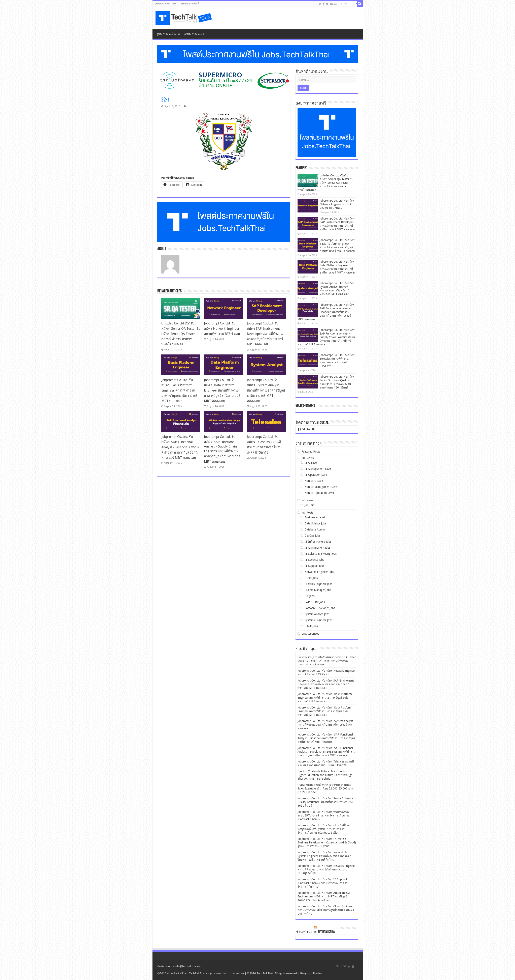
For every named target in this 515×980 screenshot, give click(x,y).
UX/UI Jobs (311, 626)
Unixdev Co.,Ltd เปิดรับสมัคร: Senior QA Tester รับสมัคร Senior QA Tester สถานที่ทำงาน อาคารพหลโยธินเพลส (180, 333)
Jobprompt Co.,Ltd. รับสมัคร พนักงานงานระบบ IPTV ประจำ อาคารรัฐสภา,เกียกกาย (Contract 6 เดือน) (323, 815)
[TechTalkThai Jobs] (184, 18)
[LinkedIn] (331, 3)
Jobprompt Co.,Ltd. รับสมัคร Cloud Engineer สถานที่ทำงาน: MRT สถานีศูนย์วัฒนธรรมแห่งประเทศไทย (326, 910)
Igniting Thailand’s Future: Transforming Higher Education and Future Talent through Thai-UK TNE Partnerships (325, 775)
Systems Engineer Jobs (318, 620)
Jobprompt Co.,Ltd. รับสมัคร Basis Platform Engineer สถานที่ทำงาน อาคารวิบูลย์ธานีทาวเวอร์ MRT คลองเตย (179, 390)
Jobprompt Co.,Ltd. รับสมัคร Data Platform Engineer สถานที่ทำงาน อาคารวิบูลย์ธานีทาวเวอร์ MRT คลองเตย (222, 390)
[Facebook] (323, 3)
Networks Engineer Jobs (319, 571)
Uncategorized (310, 633)
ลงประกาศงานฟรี (189, 3)
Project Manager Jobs (318, 590)
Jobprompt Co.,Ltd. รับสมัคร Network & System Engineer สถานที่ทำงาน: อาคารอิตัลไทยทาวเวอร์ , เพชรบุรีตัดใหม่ (324, 856)
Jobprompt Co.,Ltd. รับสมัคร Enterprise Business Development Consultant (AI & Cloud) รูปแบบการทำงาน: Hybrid (327, 842)
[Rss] (320, 3)
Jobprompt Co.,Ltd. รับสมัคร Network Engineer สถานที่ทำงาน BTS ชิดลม (222, 328)
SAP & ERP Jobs (315, 602)
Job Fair (309, 505)
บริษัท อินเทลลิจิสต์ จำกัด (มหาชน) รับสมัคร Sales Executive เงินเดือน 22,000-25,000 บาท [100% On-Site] (325, 788)
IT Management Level (318, 468)
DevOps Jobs (312, 535)
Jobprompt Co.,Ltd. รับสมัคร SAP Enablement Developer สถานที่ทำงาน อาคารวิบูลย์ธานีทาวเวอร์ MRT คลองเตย (265, 333)
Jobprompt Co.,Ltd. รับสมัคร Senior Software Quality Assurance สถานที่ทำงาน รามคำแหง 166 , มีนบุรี (325, 802)
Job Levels (308, 457)
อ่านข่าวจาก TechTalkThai (316, 932)
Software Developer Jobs (320, 608)
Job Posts (307, 512)
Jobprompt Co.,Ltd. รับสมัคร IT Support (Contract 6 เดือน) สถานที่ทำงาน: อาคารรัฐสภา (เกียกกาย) (323, 883)
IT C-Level (311, 462)
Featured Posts (311, 451)
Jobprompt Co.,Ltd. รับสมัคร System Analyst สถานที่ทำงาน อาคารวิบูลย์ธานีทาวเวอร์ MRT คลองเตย (266, 390)
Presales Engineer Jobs (318, 583)
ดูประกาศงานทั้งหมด (165, 3)
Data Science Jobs (315, 523)
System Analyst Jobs (317, 614)
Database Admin (315, 529)
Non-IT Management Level (321, 486)
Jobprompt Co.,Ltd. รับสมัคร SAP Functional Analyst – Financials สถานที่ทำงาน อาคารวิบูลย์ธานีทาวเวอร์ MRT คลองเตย (180, 447)
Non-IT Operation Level (319, 492)
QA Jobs (309, 596)
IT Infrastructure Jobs (318, 541)
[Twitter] (327, 3)
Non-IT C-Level (314, 480)
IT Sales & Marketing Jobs (321, 553)
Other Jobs (311, 577)
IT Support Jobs (314, 565)
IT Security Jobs (314, 559)
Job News (307, 500)
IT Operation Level (316, 474)
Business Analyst (315, 517)
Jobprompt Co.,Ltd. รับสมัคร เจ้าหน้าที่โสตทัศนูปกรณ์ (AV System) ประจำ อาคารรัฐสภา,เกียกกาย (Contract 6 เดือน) (324, 829)
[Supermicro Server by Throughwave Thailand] (223, 80)
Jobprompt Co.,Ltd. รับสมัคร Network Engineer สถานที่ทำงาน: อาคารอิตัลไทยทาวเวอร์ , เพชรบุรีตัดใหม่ (326, 869)
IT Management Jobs (317, 547)
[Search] (360, 4)
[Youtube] (335, 3)
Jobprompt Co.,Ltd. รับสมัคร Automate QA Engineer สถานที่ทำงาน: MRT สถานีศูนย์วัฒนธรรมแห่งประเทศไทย (324, 896)
